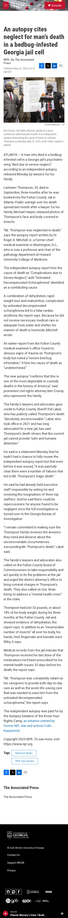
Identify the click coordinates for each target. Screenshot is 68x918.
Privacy (11, 870)
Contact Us (13, 855)
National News (23, 753)
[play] (5, 913)
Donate (56, 5)
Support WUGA (15, 862)
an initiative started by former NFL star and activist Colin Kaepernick (29, 726)
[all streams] (63, 913)
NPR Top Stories (24, 761)
